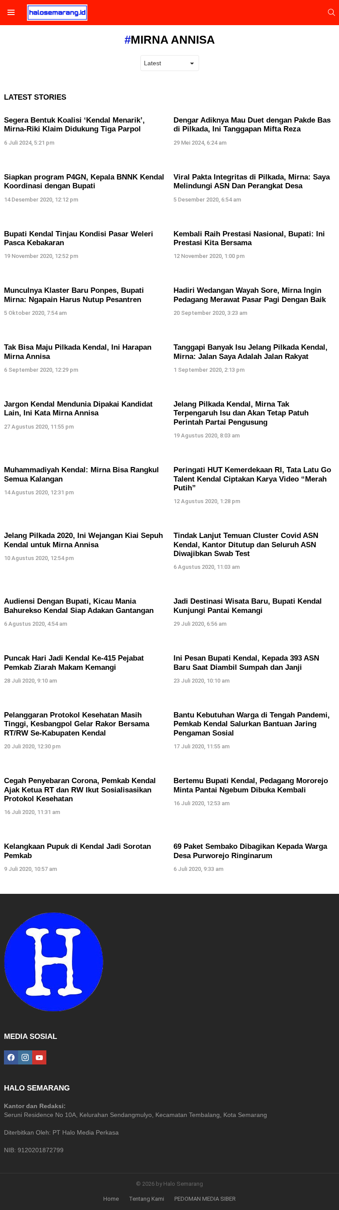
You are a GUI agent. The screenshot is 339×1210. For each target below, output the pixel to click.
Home (111, 1198)
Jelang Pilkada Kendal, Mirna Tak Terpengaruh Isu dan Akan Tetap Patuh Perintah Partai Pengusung (241, 413)
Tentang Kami (146, 1198)
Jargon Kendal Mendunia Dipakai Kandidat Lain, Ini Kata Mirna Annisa (78, 408)
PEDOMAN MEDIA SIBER (205, 1198)
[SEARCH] (331, 12)
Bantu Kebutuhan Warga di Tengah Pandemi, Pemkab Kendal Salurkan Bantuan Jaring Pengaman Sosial (251, 724)
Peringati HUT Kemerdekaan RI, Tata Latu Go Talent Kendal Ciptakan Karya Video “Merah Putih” (252, 479)
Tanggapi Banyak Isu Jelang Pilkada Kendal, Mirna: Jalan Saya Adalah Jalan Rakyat (250, 351)
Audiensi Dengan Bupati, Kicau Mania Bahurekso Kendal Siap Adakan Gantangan (79, 605)
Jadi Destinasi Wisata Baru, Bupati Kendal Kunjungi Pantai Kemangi (247, 605)
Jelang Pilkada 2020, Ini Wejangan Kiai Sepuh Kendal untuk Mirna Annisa (83, 540)
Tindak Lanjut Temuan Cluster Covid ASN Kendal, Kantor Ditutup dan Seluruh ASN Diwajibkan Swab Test (245, 544)
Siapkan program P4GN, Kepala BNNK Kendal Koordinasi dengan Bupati (84, 181)
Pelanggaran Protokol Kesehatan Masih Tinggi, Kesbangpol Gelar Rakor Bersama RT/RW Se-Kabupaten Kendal (76, 724)
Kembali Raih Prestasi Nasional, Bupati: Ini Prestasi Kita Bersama (249, 238)
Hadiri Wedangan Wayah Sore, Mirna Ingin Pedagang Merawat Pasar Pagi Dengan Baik (249, 294)
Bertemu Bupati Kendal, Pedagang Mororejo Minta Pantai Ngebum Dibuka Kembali (250, 785)
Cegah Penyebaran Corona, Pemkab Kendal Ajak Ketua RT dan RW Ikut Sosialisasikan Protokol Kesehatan (80, 790)
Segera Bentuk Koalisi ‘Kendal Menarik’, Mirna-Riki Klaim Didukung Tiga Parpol (74, 124)
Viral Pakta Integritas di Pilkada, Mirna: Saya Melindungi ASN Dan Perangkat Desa (251, 181)
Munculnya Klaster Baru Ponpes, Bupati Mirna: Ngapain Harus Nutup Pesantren (74, 294)
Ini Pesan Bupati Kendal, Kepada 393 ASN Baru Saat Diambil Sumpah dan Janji (246, 662)
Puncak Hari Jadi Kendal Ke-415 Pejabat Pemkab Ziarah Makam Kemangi (74, 662)
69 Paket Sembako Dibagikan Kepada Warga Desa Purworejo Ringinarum (250, 850)
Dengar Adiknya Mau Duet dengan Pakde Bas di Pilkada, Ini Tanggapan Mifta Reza (252, 124)
